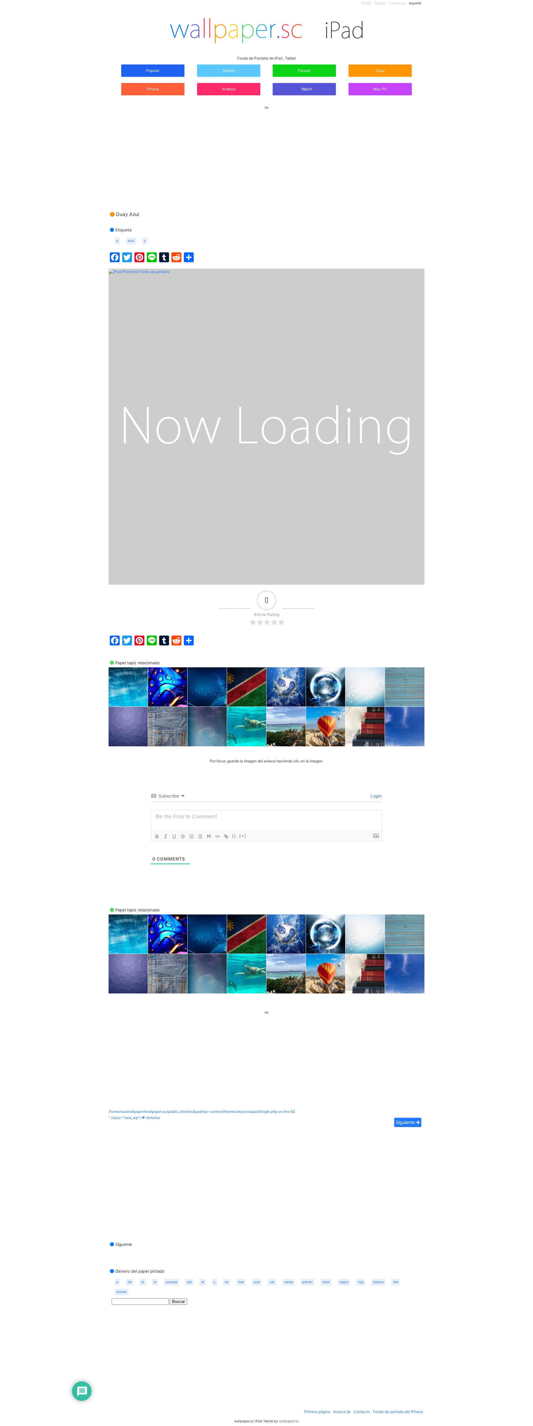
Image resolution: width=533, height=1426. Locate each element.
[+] (242, 836)
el (142, 1282)
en (227, 1282)
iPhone (153, 89)
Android (228, 89)
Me (395, 1282)
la (155, 1282)
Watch (306, 89)
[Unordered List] (200, 836)
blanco (378, 1282)
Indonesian (397, 3)
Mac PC (380, 89)
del (189, 1282)
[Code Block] (217, 836)
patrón (307, 1282)
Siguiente (406, 1122)
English (380, 3)
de (130, 1282)
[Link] (226, 836)
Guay (380, 70)
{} (234, 836)
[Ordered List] (191, 836)
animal (121, 1292)
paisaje (171, 1282)
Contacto (362, 1411)
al (202, 1282)
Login (375, 795)
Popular (152, 70)
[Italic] (165, 836)
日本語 (366, 3)
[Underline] (174, 836)
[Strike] (183, 836)
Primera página (317, 1411)
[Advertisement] (266, 153)
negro (343, 1282)
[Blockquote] (209, 836)
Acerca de (342, 1411)
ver (272, 1282)
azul (131, 241)
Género (228, 70)
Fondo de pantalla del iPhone (398, 1411)
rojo (361, 1282)
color (326, 1282)
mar (241, 1282)
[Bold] (157, 836)
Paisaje (304, 70)
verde (288, 1282)
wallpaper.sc (289, 1421)
